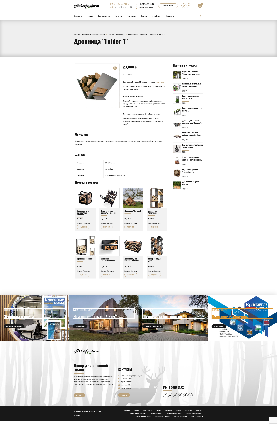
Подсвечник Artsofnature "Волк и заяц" (192, 146)
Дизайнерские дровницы (137, 34)
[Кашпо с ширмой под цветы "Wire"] (177, 100)
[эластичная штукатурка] (173, 318)
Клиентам (118, 16)
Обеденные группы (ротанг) (193, 413)
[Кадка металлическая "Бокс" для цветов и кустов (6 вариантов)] (177, 75)
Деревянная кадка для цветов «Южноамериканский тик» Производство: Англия (191, 182)
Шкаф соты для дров (155, 259)
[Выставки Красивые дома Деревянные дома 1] (242, 318)
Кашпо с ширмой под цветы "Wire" (190, 97)
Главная (77, 34)
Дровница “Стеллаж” (152, 211)
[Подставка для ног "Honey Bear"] (177, 173)
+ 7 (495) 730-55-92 (146, 7)
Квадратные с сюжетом (180, 416)
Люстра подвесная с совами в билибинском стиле (191, 158)
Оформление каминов (116, 34)
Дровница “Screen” (85, 258)
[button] (115, 67)
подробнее (160, 82)
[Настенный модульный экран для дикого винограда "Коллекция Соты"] (177, 87)
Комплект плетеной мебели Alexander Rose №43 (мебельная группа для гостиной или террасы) (192, 133)
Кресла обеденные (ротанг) (174, 413)
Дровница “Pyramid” (133, 210)
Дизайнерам (157, 16)
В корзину (106, 227)
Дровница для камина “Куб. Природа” (83, 212)
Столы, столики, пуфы (156, 413)
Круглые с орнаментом (197, 416)
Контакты (170, 16)
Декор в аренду (104, 16)
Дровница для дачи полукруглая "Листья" (191, 121)
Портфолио (131, 16)
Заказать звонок (168, 5)
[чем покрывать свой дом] (103, 318)
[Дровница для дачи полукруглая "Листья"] (177, 124)
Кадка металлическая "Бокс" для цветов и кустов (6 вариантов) (191, 72)
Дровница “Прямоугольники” (108, 259)
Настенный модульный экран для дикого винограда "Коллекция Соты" (191, 85)
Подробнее (83, 227)
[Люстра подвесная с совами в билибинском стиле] (177, 161)
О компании (78, 16)
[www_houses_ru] (34, 318)
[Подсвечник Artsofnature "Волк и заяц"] (177, 149)
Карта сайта (77, 415)
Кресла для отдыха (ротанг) (138, 413)
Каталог (90, 16)
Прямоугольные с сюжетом (162, 416)
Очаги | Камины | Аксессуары (93, 34)
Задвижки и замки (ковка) (143, 416)
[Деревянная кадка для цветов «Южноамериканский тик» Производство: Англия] (177, 185)
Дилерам (143, 16)
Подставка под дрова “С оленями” (108, 211)
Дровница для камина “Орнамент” (132, 259)
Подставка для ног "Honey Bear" (190, 170)
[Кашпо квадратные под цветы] (177, 112)
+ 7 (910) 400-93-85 (146, 4)
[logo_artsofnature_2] (86, 351)
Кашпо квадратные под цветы (192, 109)
